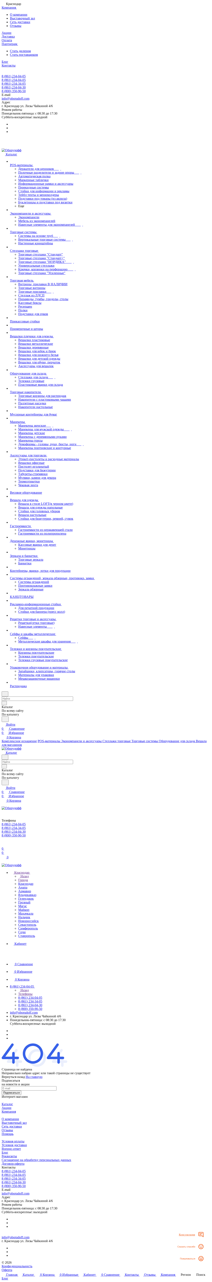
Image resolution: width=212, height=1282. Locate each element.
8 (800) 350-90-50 (14, 91)
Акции (6, 1108)
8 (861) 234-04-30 (14, 87)
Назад (24, 876)
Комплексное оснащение (19, 741)
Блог (5, 1152)
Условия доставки (14, 1145)
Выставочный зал (22, 18)
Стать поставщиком (24, 54)
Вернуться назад (13, 1077)
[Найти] (5, 719)
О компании (18, 14)
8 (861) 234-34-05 (14, 83)
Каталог (7, 1104)
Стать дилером (20, 51)
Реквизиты (9, 1156)
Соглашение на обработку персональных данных (36, 1160)
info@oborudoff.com (15, 98)
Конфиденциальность (17, 1266)
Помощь (7, 1134)
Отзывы (15, 25)
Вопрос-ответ (11, 1149)
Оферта (7, 1270)
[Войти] (3, 844)
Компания (9, 1111)
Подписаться (11, 1092)
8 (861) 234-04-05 (14, 76)
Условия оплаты (13, 1141)
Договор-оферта (13, 1163)
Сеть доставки (20, 22)
